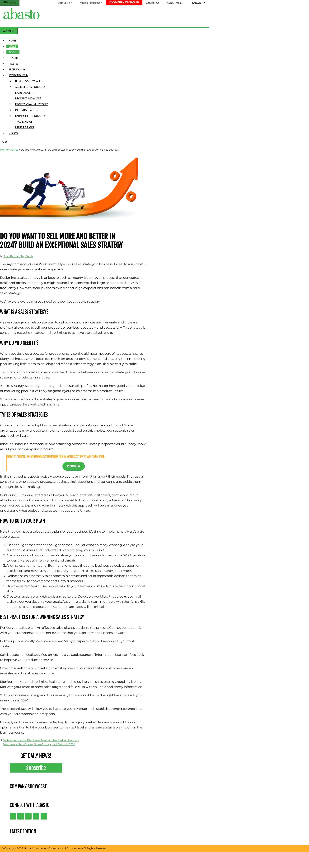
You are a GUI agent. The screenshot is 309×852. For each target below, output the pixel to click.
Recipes (13, 63)
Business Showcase (28, 81)
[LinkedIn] (20, 816)
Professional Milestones (31, 104)
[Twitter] (13, 816)
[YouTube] (36, 816)
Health (13, 58)
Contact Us (152, 2)
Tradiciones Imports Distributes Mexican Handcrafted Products (41, 740)
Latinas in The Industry (30, 116)
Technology (17, 69)
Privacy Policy (174, 2)
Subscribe (36, 767)
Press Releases (24, 127)
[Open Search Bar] (5, 142)
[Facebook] (44, 816)
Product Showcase (28, 98)
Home (12, 40)
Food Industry (18, 75)
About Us (64, 2)
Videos (13, 133)
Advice (13, 52)
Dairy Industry (25, 92)
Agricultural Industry (30, 87)
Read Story (73, 466)
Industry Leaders (26, 110)
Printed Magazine (89, 2)
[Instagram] (28, 816)
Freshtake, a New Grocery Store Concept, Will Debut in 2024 (39, 744)
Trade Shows (23, 121)
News (12, 46)
